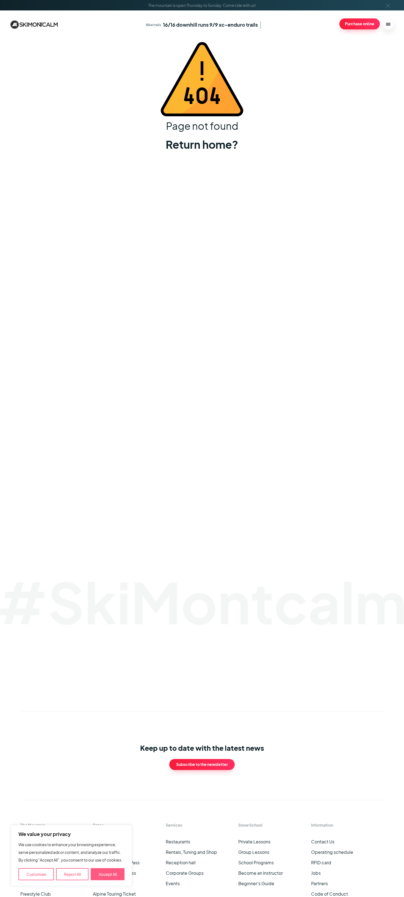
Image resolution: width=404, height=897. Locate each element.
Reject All (72, 874)
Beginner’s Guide (256, 883)
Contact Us (322, 841)
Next (348, 671)
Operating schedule (332, 852)
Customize (36, 874)
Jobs (316, 873)
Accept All (108, 874)
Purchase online (359, 23)
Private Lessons (254, 841)
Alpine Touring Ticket (114, 894)
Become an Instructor (260, 873)
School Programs (256, 862)
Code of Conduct (329, 894)
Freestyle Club (35, 894)
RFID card (321, 862)
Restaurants (178, 841)
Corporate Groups (185, 873)
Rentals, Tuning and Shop (191, 852)
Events (173, 883)
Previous (339, 671)
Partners (319, 883)
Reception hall (181, 862)
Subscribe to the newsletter (202, 764)
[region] (71, 855)
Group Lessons (253, 852)
